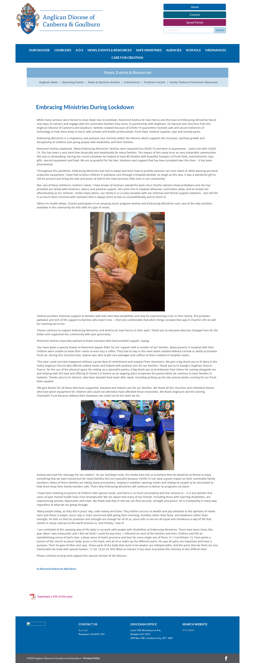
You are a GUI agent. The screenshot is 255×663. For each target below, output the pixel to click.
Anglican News (48, 82)
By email (83, 630)
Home (195, 7)
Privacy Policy (91, 658)
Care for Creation (127, 58)
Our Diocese (39, 50)
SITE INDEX (188, 630)
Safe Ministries (149, 50)
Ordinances (215, 50)
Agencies (173, 50)
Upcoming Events (73, 82)
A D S (79, 50)
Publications (132, 82)
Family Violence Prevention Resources (194, 82)
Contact (195, 14)
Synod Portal (194, 22)
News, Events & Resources (110, 50)
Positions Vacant (154, 82)
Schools (193, 50)
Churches (62, 50)
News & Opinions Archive (104, 82)
